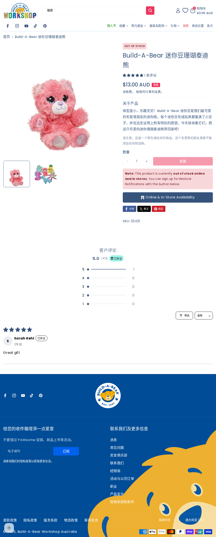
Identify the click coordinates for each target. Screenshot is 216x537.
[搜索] (150, 10)
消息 (113, 439)
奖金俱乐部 (118, 455)
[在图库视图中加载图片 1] (16, 174)
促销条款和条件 (122, 501)
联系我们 (117, 463)
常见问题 (117, 447)
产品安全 (117, 494)
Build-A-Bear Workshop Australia (47, 531)
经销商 (115, 470)
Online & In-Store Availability (170, 197)
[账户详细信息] (178, 10)
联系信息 (91, 520)
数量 (126, 152)
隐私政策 (30, 520)
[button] (201, 10)
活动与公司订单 (122, 478)
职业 (113, 486)
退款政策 (10, 520)
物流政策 (71, 520)
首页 (6, 36)
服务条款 (50, 520)
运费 (158, 92)
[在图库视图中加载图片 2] (45, 174)
